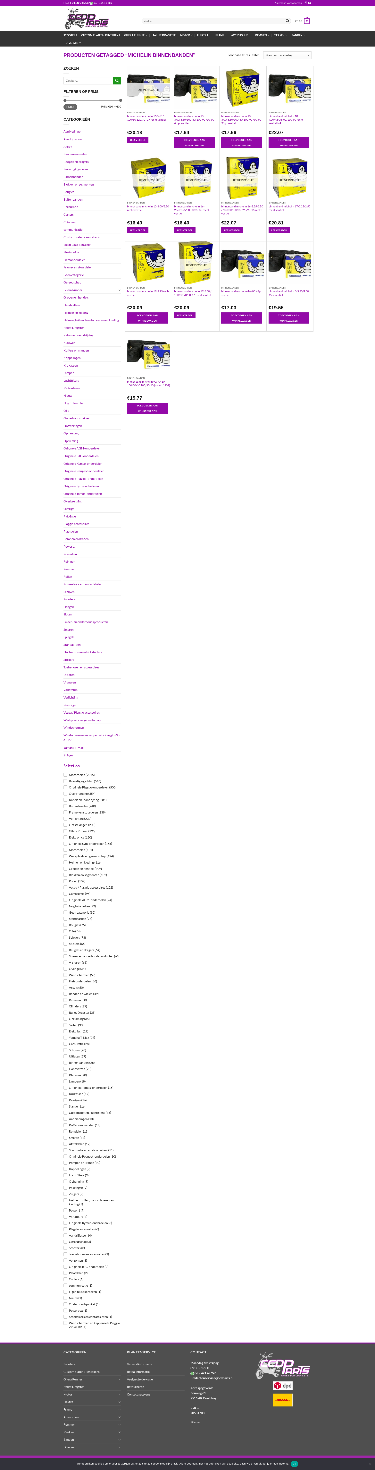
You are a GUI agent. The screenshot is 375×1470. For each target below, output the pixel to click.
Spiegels (68, 637)
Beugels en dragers (76, 161)
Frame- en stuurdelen (77, 267)
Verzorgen (70, 705)
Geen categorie (73, 275)
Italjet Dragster (164, 35)
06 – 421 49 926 (103, 2)
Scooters (70, 35)
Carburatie (70, 207)
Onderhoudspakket (76, 418)
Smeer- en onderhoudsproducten (85, 622)
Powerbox (70, 554)
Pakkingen (70, 516)
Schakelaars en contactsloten (82, 584)
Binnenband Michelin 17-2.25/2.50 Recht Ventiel (289, 208)
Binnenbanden (73, 176)
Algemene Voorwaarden (288, 2)
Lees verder (138, 140)
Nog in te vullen (73, 403)
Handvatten (71, 305)
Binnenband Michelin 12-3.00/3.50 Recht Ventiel (148, 208)
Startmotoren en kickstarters (82, 652)
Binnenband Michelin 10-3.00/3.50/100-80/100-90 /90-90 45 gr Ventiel (194, 119)
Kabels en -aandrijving (78, 335)
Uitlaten (69, 674)
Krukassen (70, 365)
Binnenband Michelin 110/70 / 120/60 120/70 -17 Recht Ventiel (146, 117)
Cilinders (69, 222)
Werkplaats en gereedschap (82, 720)
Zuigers (68, 755)
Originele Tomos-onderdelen (82, 493)
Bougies (68, 192)
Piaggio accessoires (76, 524)
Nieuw (67, 395)
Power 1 (69, 546)
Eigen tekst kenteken (77, 244)
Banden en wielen (75, 154)
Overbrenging (72, 501)
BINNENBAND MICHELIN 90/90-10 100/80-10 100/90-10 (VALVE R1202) (148, 383)
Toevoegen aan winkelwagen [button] (194, 143)
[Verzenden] (287, 21)
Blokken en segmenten (78, 184)
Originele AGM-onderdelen (82, 448)
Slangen (68, 607)
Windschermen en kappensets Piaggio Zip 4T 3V (91, 737)
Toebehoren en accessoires (81, 667)
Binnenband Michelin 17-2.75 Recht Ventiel (148, 293)
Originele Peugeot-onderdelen (83, 471)
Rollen (67, 576)
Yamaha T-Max (73, 747)
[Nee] (370, 1465)
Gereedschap (72, 282)
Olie (66, 410)
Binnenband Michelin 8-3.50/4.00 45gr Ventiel (289, 293)
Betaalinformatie (138, 1371)
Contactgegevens (138, 1394)
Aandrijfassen (72, 139)
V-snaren (69, 682)
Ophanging (71, 433)
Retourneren (135, 1386)
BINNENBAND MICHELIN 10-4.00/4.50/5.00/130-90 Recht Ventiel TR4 (286, 119)
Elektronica (71, 252)
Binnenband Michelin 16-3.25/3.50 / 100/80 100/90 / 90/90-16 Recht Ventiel (242, 210)
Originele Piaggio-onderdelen (83, 478)
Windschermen (73, 727)
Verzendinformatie (139, 1364)
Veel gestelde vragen (140, 1379)
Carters (68, 214)
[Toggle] (119, 290)
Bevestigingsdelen (75, 169)
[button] (92, 775)
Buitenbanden (73, 199)
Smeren (68, 629)
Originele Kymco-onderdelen (82, 463)
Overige (68, 508)
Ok (294, 1463)
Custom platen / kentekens (100, 35)
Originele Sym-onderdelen (81, 486)
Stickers (68, 659)
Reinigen (69, 561)
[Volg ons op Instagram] (306, 3)
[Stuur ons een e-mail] (309, 3)
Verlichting (70, 697)
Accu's (67, 146)
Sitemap (195, 1422)
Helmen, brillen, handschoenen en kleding (91, 320)
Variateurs (70, 690)
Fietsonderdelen (74, 260)
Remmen (69, 569)
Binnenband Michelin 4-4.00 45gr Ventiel (241, 293)
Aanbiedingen (72, 131)
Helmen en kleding (75, 312)
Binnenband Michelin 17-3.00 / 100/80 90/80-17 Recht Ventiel (192, 293)
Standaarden (72, 644)
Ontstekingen (72, 426)
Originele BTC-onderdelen (81, 456)
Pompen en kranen (76, 539)
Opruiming (70, 441)
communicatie (72, 229)
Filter (70, 106)
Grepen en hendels (76, 297)
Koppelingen (72, 358)
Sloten (67, 614)
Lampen (68, 373)
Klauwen (69, 342)
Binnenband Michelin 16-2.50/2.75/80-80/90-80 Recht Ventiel (191, 210)
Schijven (69, 592)
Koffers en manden (76, 350)
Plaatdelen (70, 531)
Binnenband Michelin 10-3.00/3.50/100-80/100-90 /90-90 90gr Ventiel (241, 119)
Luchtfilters (71, 380)
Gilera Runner (72, 290)
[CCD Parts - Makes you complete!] (99, 18)
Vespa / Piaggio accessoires (81, 712)
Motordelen (71, 388)
